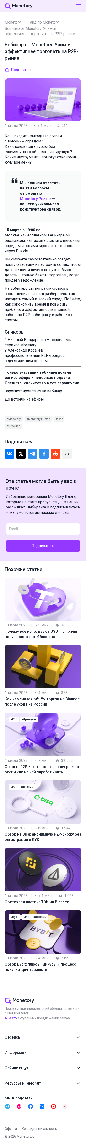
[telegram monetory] (8, 1106)
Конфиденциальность (39, 1129)
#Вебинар (13, 426)
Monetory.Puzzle (35, 198)
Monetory (13, 22)
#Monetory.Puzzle (38, 419)
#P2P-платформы (22, 787)
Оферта (11, 1129)
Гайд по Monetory (43, 22)
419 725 (11, 1018)
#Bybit (15, 917)
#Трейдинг (29, 719)
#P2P (59, 419)
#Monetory (14, 419)
